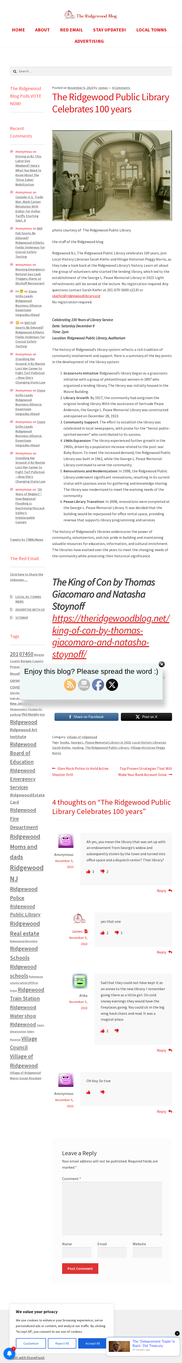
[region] (61, 1329)
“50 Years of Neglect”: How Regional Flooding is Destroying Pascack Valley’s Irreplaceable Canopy (30, 505)
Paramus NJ (35, 709)
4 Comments (121, 88)
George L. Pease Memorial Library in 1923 (101, 742)
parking (15, 715)
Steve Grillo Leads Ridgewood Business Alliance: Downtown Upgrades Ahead (28, 303)
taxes (40, 1025)
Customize (31, 1343)
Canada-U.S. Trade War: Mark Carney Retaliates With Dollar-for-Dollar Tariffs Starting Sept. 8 (29, 208)
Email (102, 1243)
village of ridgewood (82, 737)
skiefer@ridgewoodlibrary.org (76, 295)
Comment (71, 1178)
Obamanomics (18, 709)
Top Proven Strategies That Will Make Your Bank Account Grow (145, 771)
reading (77, 747)
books (64, 742)
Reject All (62, 1343)
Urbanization (18, 1031)
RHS (42, 714)
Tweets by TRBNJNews (26, 539)
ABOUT (42, 30)
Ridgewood (23, 722)
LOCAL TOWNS (151, 30)
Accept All (93, 1343)
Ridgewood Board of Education (23, 753)
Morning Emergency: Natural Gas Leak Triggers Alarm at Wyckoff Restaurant (30, 276)
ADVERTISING (89, 41)
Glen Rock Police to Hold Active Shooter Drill (80, 771)
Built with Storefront (27, 1357)
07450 (26, 653)
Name (67, 1243)
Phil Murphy (30, 714)
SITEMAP (21, 617)
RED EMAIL (71, 30)
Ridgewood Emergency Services (23, 778)
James (103, 88)
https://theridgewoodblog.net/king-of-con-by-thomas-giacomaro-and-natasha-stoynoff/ (110, 636)
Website (139, 1243)
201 (14, 653)
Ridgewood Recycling (23, 941)
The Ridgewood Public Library (107, 747)
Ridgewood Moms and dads (25, 846)
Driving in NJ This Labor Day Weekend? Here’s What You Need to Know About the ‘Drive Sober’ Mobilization (28, 170)
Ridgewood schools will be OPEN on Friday (26, 983)
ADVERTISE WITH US (30, 609)
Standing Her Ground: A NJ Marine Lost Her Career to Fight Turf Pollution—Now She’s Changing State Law (30, 370)
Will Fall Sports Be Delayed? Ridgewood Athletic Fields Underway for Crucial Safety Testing (30, 242)
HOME (18, 30)
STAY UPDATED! (109, 30)
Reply (161, 890)
